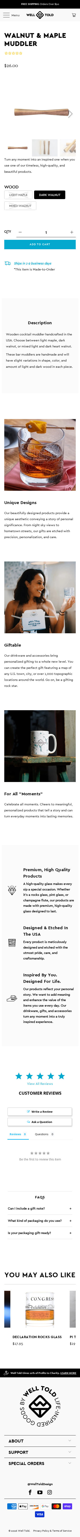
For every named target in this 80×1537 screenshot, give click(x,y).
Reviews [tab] (15, 1134)
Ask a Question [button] (42, 1122)
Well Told (23, 1530)
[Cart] (73, 15)
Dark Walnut (49, 195)
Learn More (68, 1373)
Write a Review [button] (42, 1112)
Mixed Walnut (20, 206)
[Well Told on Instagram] (49, 1492)
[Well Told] (40, 15)
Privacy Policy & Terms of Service (52, 1530)
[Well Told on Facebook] (30, 1492)
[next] (70, 114)
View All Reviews (40, 1084)
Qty (7, 231)
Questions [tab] (41, 1134)
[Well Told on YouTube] (40, 1492)
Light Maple (18, 195)
